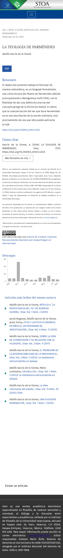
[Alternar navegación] (31, 14)
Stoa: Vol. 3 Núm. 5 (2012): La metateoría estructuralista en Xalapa (33, 375)
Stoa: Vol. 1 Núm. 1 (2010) (40, 403)
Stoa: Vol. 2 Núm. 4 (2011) (36, 343)
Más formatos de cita (17, 158)
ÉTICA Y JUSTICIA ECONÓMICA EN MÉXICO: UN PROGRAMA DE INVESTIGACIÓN (32, 326)
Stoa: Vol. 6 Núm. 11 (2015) (42, 329)
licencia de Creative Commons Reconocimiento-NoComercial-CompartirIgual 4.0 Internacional (29, 240)
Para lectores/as (11, 469)
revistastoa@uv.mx (51, 218)
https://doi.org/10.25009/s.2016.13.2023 (21, 130)
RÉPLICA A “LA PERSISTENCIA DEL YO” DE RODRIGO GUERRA (32, 308)
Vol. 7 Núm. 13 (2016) (12, 30)
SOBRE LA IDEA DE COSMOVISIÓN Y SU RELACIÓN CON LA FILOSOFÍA (32, 340)
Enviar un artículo (16, 485)
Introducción (29, 371)
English (6, 444)
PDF (7, 68)
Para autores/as (11, 472)
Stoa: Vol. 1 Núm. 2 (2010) (34, 312)
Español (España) (11, 440)
